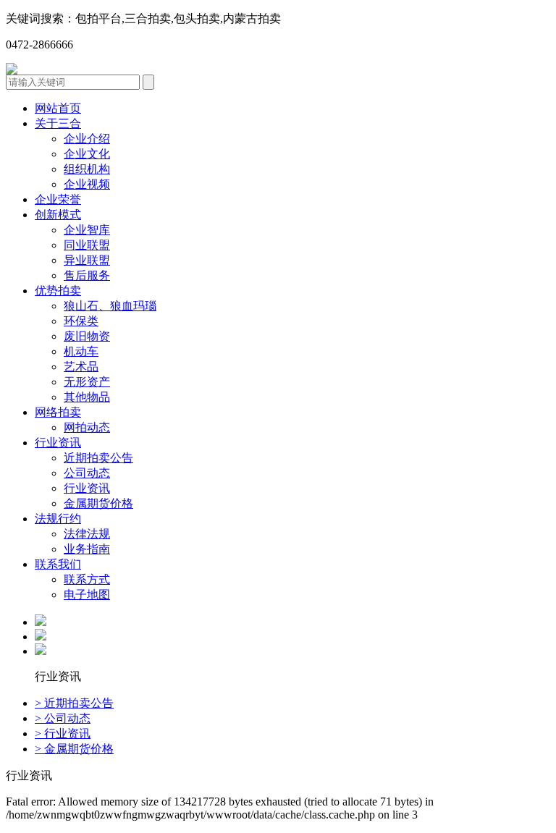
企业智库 (87, 230)
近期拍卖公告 (98, 458)
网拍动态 (87, 427)
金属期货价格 (98, 503)
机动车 (81, 351)
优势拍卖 (58, 290)
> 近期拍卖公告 (74, 703)
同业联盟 (87, 245)
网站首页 (58, 108)
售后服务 (87, 275)
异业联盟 (87, 260)
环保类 (81, 321)
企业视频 (87, 184)
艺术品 (81, 366)
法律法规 (87, 534)
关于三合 (58, 123)
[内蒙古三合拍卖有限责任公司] (11, 70)
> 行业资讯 (62, 733)
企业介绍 (87, 138)
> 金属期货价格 (74, 749)
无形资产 (87, 382)
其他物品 (87, 397)
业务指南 (87, 549)
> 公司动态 (62, 718)
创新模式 (58, 214)
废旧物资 (87, 336)
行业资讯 (58, 442)
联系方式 (87, 579)
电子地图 (87, 594)
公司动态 (87, 473)
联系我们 (58, 564)
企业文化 (87, 154)
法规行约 (58, 518)
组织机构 (87, 169)
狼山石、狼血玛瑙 (110, 306)
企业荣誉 (58, 199)
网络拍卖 (58, 412)
